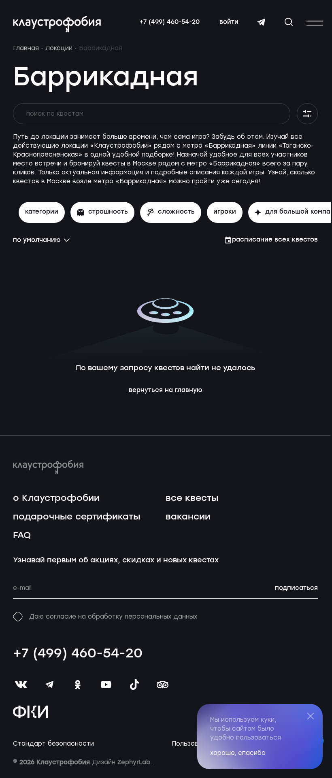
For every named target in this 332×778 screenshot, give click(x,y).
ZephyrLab (134, 762)
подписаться (296, 588)
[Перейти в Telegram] (261, 22)
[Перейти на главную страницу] (57, 24)
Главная (26, 48)
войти (228, 22)
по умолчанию (36, 240)
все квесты (192, 498)
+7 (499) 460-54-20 (169, 22)
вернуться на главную (165, 390)
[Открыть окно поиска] (289, 22)
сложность (176, 212)
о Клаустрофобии (56, 498)
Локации (58, 48)
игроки (224, 212)
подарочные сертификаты (76, 517)
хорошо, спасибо (238, 753)
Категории (41, 212)
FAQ (22, 535)
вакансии (188, 517)
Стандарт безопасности (53, 744)
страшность (108, 212)
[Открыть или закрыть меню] (314, 23)
